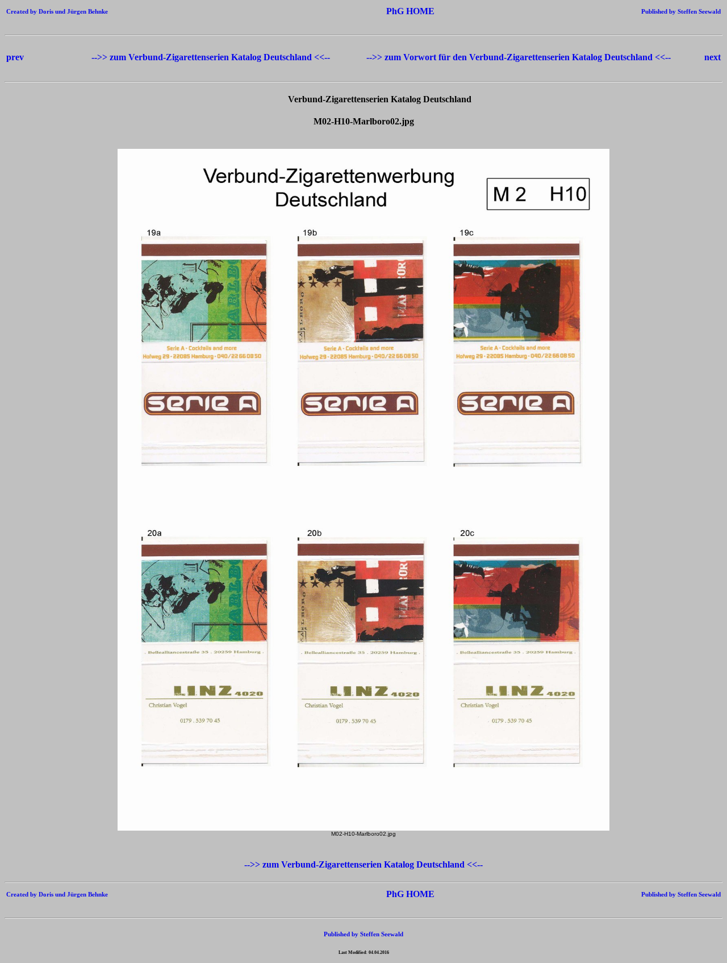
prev (15, 57)
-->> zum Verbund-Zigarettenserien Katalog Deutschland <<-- (211, 57)
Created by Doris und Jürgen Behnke (57, 11)
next (712, 57)
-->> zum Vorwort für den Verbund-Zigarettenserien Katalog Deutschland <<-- (518, 57)
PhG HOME (393, 11)
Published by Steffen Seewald (681, 11)
